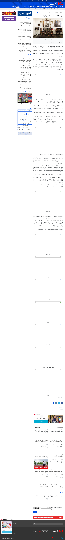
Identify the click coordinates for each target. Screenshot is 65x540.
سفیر (29, 112)
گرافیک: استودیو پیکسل (48, 538)
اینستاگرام (30, 0)
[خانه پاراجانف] (48, 83)
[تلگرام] (15, 524)
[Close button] (11, 519)
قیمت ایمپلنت (20, 119)
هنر (56, 6)
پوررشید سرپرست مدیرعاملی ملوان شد (24, 20)
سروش (41, 0)
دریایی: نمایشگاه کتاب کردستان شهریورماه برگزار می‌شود (26, 23)
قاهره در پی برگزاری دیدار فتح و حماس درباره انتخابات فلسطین (24, 30)
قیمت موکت (29, 114)
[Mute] (51, 422)
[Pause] (49, 422)
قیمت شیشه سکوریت (21, 110)
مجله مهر (17, 6)
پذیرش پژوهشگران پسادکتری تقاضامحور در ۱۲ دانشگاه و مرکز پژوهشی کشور (24, 44)
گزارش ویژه (43, 8)
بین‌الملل (28, 6)
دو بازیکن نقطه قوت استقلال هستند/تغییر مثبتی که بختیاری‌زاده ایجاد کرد (24, 57)
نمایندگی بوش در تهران (22, 123)
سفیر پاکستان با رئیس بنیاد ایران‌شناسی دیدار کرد (24, 37)
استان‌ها (25, 6)
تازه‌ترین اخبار (29, 18)
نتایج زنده (17, 0)
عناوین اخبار (61, 8)
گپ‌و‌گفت (36, 8)
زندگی (33, 8)
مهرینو (19, 127)
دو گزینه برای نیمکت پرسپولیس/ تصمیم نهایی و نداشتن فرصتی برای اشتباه (24, 64)
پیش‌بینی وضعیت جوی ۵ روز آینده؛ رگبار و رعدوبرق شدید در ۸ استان (24, 82)
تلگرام (44, 0)
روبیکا (22, 0)
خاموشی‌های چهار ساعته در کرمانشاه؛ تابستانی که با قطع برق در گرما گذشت (24, 71)
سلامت (43, 6)
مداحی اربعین (28, 116)
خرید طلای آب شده (22, 112)
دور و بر (40, 8)
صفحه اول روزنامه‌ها (27, 92)
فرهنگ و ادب (59, 6)
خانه (62, 6)
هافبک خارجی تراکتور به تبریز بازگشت (25, 85)
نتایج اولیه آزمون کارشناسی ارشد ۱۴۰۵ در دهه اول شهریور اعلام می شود (24, 61)
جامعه (40, 6)
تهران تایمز (28, 129)
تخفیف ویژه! (7, 532)
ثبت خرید (41, 422)
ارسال (35, 512)
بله (33, 0)
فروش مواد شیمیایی (28, 119)
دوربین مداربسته (21, 116)
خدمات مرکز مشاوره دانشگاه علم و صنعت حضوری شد (25, 47)
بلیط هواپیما (29, 123)
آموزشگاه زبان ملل (25, 125)
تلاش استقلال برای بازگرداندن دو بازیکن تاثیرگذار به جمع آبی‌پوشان (24, 78)
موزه (62, 409)
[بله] (14, 524)
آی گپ (37, 0)
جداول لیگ (12, 0)
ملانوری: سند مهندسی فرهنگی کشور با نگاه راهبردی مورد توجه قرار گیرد (24, 26)
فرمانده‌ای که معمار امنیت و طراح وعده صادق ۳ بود (24, 40)
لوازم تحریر (29, 110)
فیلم (20, 6)
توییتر (26, 0)
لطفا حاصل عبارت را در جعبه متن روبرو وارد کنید (55, 507)
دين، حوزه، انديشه (52, 6)
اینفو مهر (53, 8)
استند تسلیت (20, 114)
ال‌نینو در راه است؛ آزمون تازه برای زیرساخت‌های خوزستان (25, 68)
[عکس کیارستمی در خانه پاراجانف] (48, 356)
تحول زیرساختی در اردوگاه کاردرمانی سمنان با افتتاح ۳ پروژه (25, 33)
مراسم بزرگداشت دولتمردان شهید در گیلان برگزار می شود (25, 88)
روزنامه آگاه (21, 129)
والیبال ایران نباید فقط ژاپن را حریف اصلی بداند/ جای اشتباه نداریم (25, 75)
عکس (22, 6)
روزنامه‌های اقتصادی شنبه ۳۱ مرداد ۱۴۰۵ (25, 104)
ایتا (19, 0)
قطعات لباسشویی (28, 121)
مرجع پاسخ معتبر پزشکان (25, 118)
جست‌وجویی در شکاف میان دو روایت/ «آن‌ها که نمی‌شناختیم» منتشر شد (24, 51)
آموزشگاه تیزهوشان (21, 121)
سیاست (31, 6)
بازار (35, 6)
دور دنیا (47, 8)
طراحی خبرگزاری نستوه (58, 538)
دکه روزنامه (50, 8)
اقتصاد (38, 6)
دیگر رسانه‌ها (30, 8)
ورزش (33, 6)
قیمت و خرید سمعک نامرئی (26, 127)
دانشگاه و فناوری (46, 6)
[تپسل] (34, 414)
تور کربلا (25, 114)
